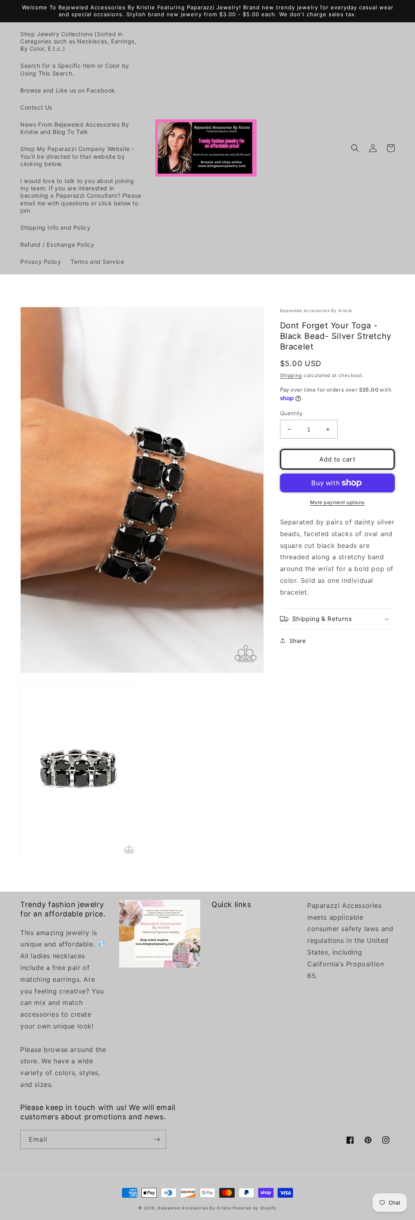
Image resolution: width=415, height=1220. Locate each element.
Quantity (291, 413)
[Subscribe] (157, 1139)
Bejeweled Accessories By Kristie (194, 1207)
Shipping (291, 375)
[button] (355, 148)
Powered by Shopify (255, 1207)
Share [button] (297, 640)
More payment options (337, 502)
